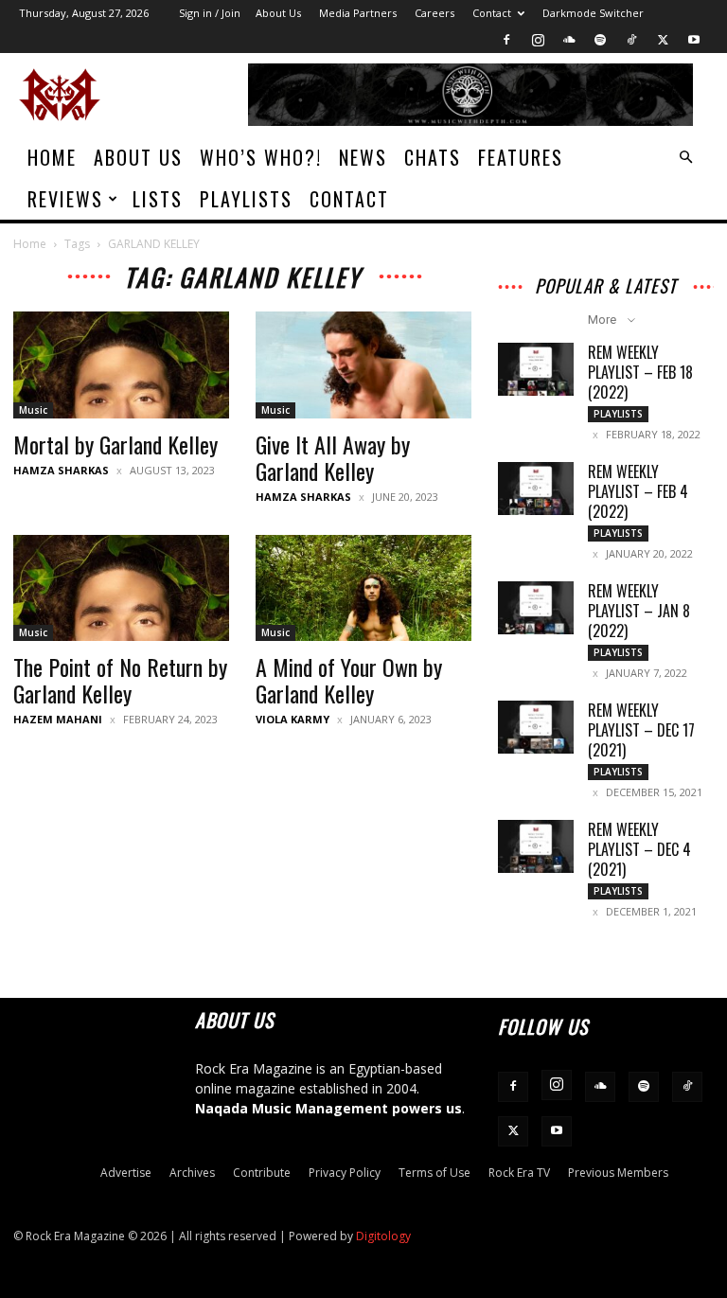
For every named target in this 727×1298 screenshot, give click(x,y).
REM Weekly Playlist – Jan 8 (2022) (639, 610)
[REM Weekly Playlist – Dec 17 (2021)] (536, 727)
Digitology (383, 1236)
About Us (278, 13)
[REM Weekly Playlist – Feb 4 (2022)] (536, 488)
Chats (432, 157)
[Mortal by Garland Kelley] (121, 364)
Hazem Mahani (57, 719)
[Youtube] (694, 40)
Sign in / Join (209, 13)
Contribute (262, 1173)
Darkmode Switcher (593, 13)
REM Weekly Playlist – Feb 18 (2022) (640, 372)
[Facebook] (506, 40)
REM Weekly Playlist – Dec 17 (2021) (641, 730)
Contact (491, 13)
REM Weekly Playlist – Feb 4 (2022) (638, 491)
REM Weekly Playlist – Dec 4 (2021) (639, 849)
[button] (685, 158)
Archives (192, 1173)
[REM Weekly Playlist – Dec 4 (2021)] (536, 846)
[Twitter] (662, 40)
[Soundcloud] (569, 40)
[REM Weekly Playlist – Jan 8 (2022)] (536, 607)
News (363, 157)
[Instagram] (537, 40)
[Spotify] (600, 40)
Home (52, 157)
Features (520, 157)
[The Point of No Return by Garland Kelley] (121, 588)
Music (33, 410)
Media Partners (358, 13)
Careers (434, 13)
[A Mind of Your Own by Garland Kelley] (363, 588)
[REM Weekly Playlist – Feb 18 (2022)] (536, 369)
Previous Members (618, 1173)
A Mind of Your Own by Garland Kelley (349, 679)
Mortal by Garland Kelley (115, 444)
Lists (158, 199)
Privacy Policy (345, 1173)
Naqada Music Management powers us (328, 1108)
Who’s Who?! (261, 157)
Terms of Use (434, 1173)
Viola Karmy (292, 719)
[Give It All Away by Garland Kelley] (363, 364)
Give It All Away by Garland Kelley (333, 457)
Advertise (125, 1173)
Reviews (65, 199)
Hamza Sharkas (61, 470)
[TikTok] (631, 40)
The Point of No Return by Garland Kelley (120, 679)
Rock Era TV (519, 1173)
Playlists (246, 199)
